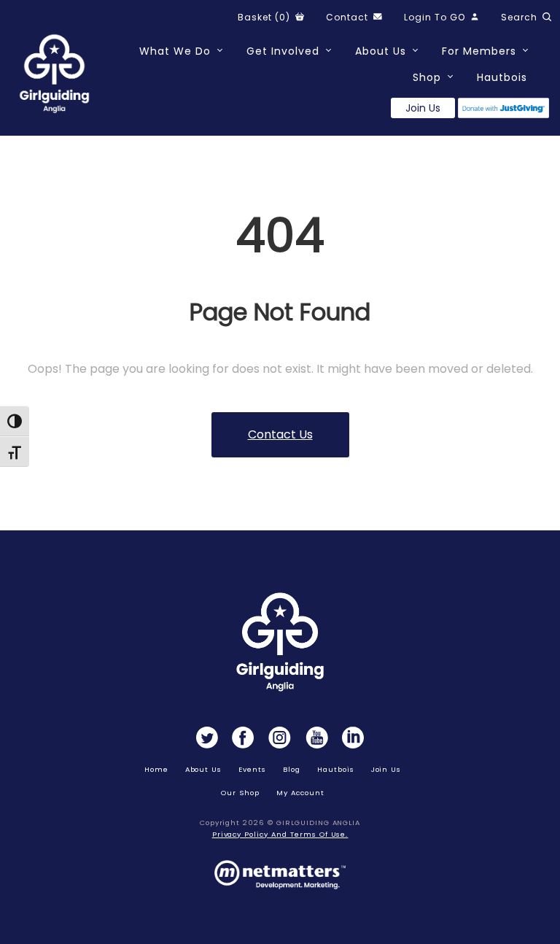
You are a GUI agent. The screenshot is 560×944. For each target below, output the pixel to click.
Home (156, 769)
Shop (427, 77)
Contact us (280, 434)
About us (203, 769)
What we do (175, 51)
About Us (380, 51)
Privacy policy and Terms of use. (280, 834)
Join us (422, 108)
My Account (300, 793)
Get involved (282, 51)
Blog (291, 769)
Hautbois (502, 77)
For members (479, 51)
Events (252, 769)
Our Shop (240, 793)
